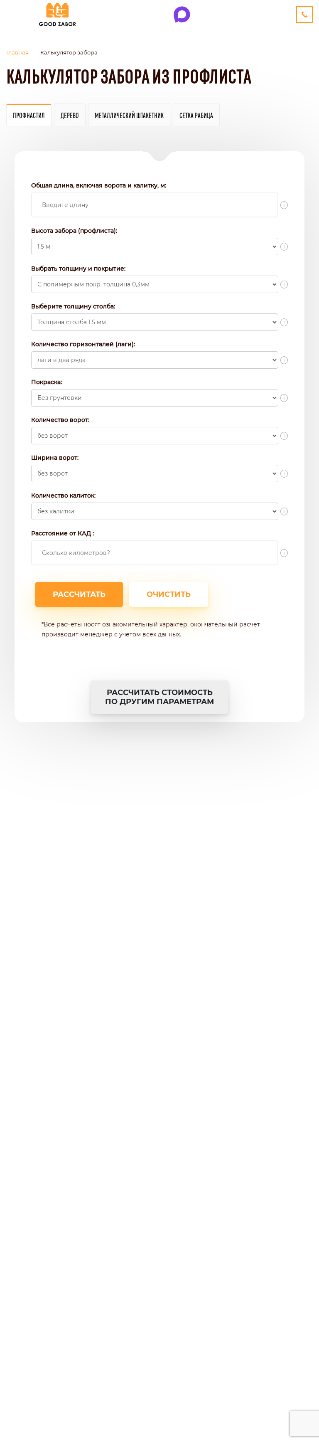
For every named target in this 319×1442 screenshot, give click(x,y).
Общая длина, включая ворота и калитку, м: (98, 185)
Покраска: (46, 382)
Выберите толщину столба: (73, 306)
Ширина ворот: (55, 457)
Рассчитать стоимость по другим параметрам (159, 697)
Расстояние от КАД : (62, 533)
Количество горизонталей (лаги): (83, 344)
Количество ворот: (60, 420)
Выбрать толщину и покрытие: (78, 268)
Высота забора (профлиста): (74, 230)
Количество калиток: (63, 495)
